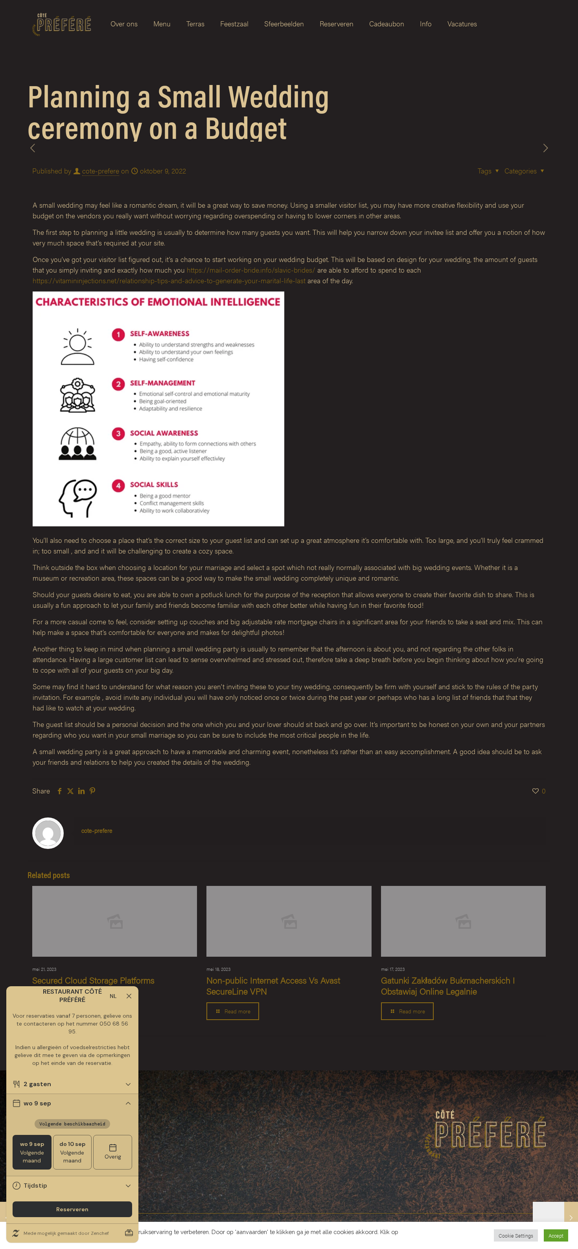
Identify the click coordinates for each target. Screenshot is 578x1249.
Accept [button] (556, 1235)
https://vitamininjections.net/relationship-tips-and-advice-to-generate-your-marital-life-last (169, 280)
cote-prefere (100, 170)
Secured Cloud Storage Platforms (93, 980)
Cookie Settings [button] (516, 1235)
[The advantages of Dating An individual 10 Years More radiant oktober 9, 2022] (555, 1217)
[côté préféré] (61, 23)
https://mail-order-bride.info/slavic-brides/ (251, 270)
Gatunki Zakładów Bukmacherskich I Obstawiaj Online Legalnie (448, 985)
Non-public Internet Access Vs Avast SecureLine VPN (273, 985)
